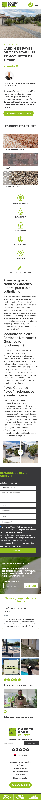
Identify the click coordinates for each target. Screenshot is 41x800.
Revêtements (20, 768)
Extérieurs (20, 765)
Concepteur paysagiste (20, 762)
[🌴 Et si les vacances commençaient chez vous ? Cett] (30, 666)
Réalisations (11, 44)
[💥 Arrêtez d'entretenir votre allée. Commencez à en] (30, 648)
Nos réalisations (20, 771)
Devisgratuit (7, 797)
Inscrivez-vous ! (11, 581)
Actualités (20, 774)
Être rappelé (20, 797)
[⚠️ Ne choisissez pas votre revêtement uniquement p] (11, 666)
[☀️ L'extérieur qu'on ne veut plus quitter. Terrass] (11, 648)
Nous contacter (20, 778)
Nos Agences (33, 797)
